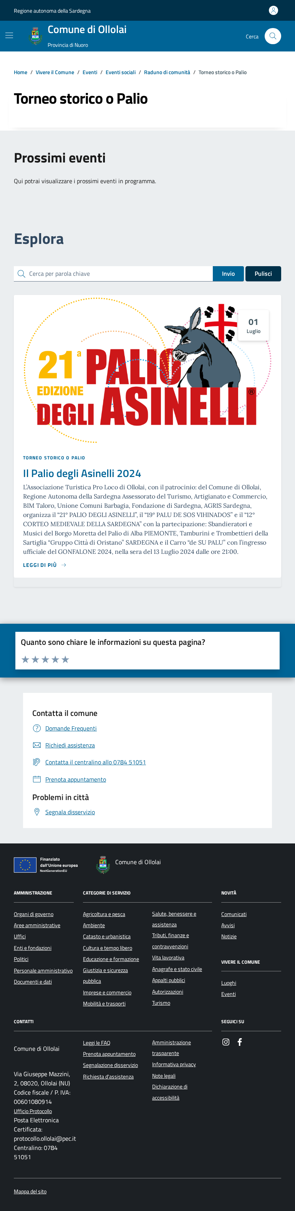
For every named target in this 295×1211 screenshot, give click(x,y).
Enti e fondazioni (32, 948)
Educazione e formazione (111, 959)
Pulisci (263, 273)
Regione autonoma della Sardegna (52, 11)
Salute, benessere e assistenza (174, 919)
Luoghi (228, 983)
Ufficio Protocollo (33, 1111)
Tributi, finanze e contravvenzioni (170, 940)
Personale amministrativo (43, 970)
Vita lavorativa (168, 957)
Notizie (229, 936)
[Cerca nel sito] (273, 36)
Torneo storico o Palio (54, 458)
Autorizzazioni (167, 991)
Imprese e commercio (107, 992)
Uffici (20, 936)
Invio (228, 273)
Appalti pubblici (168, 980)
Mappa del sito (30, 1192)
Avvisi (228, 925)
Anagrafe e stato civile (177, 969)
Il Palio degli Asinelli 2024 (82, 473)
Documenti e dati (33, 981)
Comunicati (234, 914)
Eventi (228, 994)
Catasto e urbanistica (107, 936)
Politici (21, 959)
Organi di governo (33, 914)
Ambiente (94, 925)
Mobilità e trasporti (104, 1003)
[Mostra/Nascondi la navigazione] (9, 35)
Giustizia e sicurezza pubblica (105, 975)
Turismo (161, 1003)
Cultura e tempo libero (107, 948)
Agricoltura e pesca (104, 914)
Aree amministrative (37, 925)
